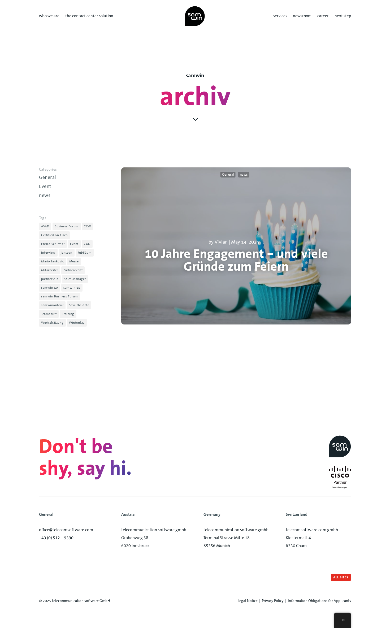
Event (45, 186)
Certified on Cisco (54, 235)
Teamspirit (49, 314)
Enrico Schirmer (53, 244)
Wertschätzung (52, 323)
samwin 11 (71, 287)
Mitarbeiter (49, 270)
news (44, 195)
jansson (66, 252)
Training (68, 314)
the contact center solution (89, 16)
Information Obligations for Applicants (319, 600)
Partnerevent (73, 270)
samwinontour (52, 305)
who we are (49, 16)
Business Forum (67, 226)
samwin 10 (49, 287)
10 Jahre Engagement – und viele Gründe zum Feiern (236, 260)
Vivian (221, 242)
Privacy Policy (273, 600)
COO (87, 244)
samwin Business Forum (59, 296)
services (280, 16)
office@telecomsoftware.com (66, 529)
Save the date (79, 305)
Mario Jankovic (52, 261)
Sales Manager (75, 279)
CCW (87, 226)
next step (343, 16)
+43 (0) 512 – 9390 (56, 537)
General (47, 177)
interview (48, 252)
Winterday (77, 323)
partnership (50, 279)
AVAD (45, 226)
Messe (74, 261)
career (323, 16)
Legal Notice (248, 600)
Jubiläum (85, 252)
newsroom (302, 16)
